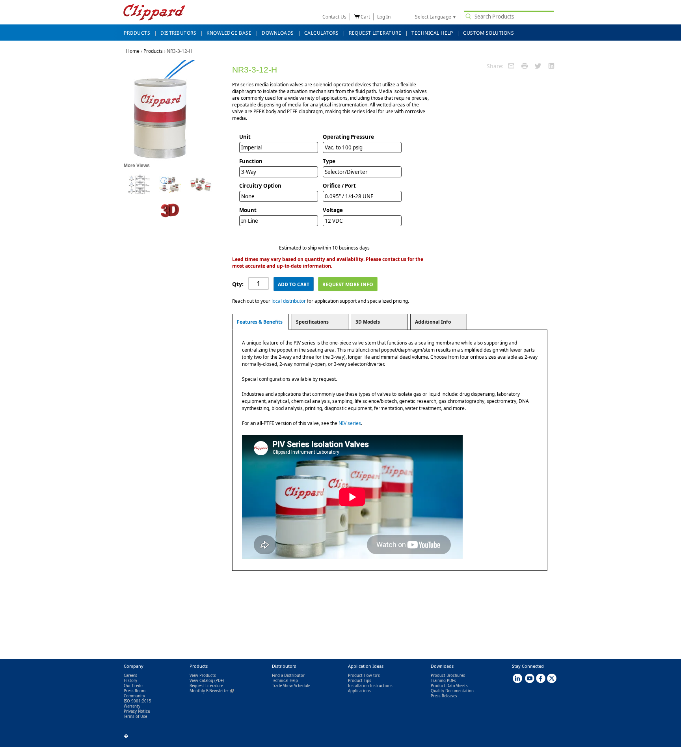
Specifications (312, 322)
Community (134, 696)
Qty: (238, 284)
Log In (384, 16)
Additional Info (433, 322)
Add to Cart (293, 284)
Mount (248, 210)
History (130, 680)
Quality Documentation (452, 690)
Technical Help (285, 680)
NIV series (350, 423)
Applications (359, 690)
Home (133, 51)
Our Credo (133, 685)
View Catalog (201, 680)
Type (329, 161)
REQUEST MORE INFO (347, 284)
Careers (130, 675)
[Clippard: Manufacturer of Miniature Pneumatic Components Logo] (154, 12)
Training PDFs (443, 680)
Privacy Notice (137, 711)
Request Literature (206, 685)
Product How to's (364, 675)
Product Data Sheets (449, 685)
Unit (245, 136)
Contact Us (334, 16)
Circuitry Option (260, 185)
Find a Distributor (288, 675)
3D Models (367, 322)
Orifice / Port (339, 185)
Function (250, 161)
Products (153, 51)
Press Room (134, 690)
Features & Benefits (260, 322)
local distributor (289, 301)
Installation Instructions (370, 685)
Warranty (132, 706)
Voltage (333, 210)
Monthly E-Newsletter (212, 690)
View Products (203, 675)
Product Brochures (448, 675)
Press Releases (444, 696)
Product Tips (359, 680)
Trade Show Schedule (291, 685)
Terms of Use (135, 716)
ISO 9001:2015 (137, 701)
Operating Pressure (348, 136)
